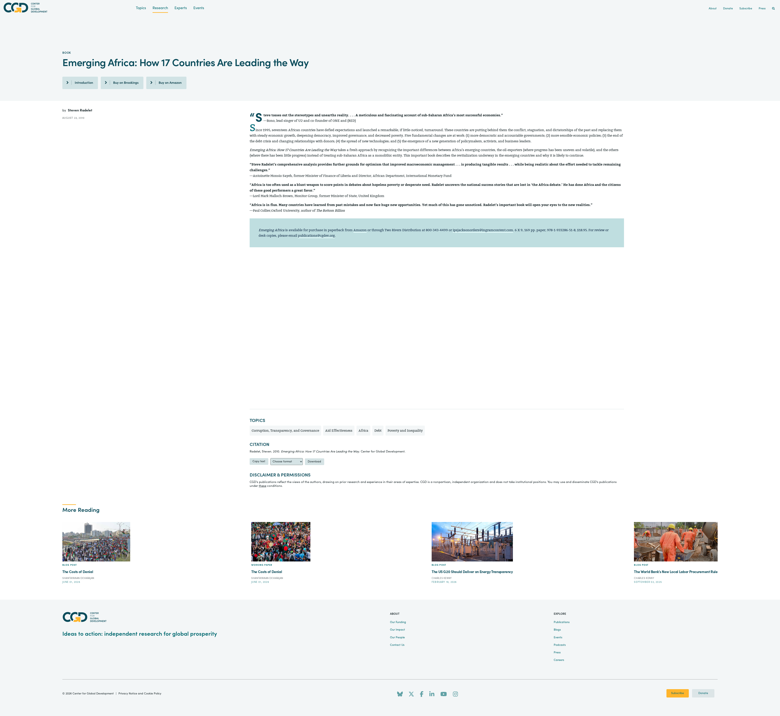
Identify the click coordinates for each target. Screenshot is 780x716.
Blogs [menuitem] (557, 629)
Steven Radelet (80, 110)
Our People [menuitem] (397, 637)
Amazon (360, 230)
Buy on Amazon (170, 83)
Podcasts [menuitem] (560, 645)
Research (160, 8)
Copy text (258, 461)
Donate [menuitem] (728, 8)
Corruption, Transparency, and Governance (285, 431)
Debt (377, 431)
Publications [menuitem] (562, 622)
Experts (180, 8)
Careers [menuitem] (559, 660)
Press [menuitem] (762, 8)
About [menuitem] (713, 8)
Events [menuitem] (558, 637)
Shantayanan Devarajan (78, 578)
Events (198, 8)
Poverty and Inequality (405, 431)
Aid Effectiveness (338, 431)
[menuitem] (773, 8)
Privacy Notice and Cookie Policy (139, 693)
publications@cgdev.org (316, 236)
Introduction (84, 83)
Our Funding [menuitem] (398, 622)
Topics (141, 8)
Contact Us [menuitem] (397, 645)
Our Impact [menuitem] (397, 629)
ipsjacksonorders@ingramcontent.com (483, 230)
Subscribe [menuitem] (745, 8)
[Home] (68, 7)
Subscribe (677, 693)
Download (314, 461)
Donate (703, 693)
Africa (363, 431)
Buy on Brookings (126, 83)
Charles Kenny (442, 578)
